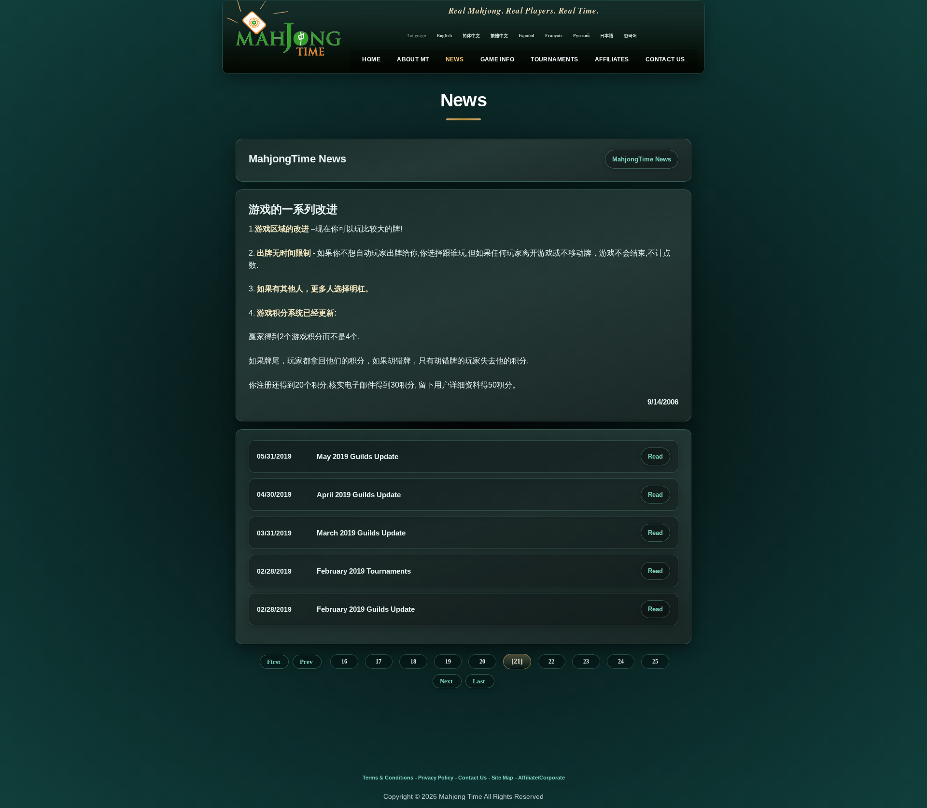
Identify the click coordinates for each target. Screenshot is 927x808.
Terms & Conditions (388, 777)
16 (344, 661)
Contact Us (665, 59)
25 (655, 661)
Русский (581, 35)
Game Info (497, 59)
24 (621, 661)
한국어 (630, 35)
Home (371, 59)
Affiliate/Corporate (541, 777)
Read (655, 456)
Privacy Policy (435, 777)
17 (378, 661)
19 (448, 661)
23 (586, 661)
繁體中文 (499, 35)
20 (482, 661)
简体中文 (471, 35)
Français (553, 35)
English (444, 35)
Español (526, 35)
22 (551, 661)
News (455, 59)
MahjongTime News (641, 159)
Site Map (502, 777)
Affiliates (612, 59)
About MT (413, 59)
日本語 (606, 35)
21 (517, 661)
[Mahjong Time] (283, 36)
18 (413, 661)
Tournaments (554, 59)
